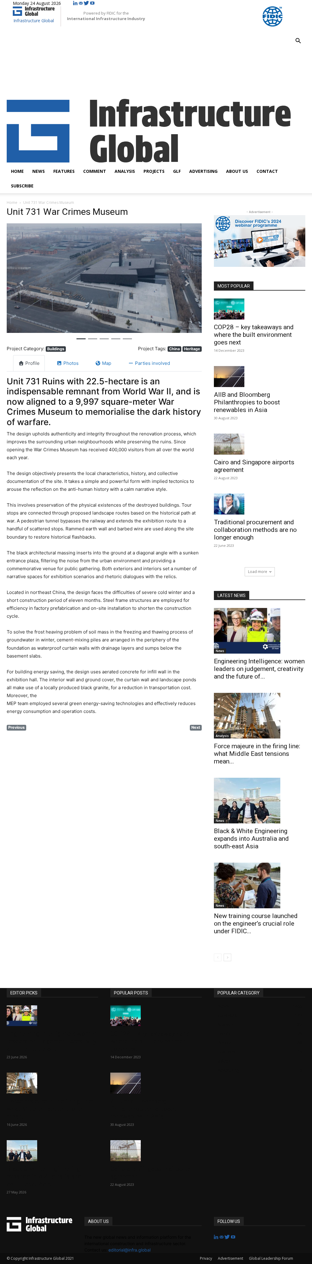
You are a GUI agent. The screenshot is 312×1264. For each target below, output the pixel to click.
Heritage (192, 349)
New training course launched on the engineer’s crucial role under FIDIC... (256, 923)
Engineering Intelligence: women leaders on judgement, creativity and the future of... (259, 669)
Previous (16, 727)
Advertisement (230, 1258)
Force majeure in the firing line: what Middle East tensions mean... (257, 753)
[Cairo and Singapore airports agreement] (259, 444)
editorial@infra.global (129, 1249)
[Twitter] (87, 3)
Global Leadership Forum (271, 1258)
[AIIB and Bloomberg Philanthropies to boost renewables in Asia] (259, 376)
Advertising (203, 171)
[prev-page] (218, 957)
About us (237, 171)
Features (64, 171)
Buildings (55, 349)
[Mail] (81, 3)
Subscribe (22, 186)
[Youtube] (92, 3)
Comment (94, 171)
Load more (257, 571)
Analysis (125, 171)
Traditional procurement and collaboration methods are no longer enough (255, 530)
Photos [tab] (71, 363)
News (38, 171)
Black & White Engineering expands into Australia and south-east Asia (251, 838)
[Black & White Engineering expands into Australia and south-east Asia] (259, 800)
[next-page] (227, 957)
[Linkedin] (76, 3)
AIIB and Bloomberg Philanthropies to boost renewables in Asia (247, 402)
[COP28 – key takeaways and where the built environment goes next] (259, 309)
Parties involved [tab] (152, 363)
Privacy (206, 1258)
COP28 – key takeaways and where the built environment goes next (254, 334)
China (174, 349)
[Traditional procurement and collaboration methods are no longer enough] (259, 504)
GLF (177, 171)
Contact (267, 171)
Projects (154, 171)
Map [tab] (106, 363)
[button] (298, 41)
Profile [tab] (32, 363)
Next (195, 727)
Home (17, 171)
